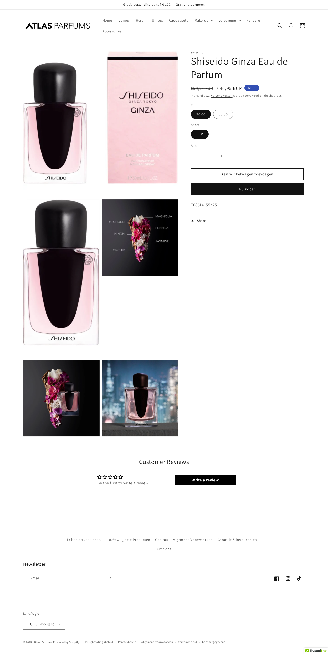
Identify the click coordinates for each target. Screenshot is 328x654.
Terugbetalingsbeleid (99, 642)
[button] (203, 20)
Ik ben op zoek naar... (84, 539)
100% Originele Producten (128, 539)
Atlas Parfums (43, 642)
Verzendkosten (222, 95)
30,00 (201, 114)
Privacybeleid (127, 642)
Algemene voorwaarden (157, 642)
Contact (161, 539)
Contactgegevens (213, 642)
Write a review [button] (205, 480)
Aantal (195, 146)
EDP (199, 134)
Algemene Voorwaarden (193, 539)
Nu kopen (247, 189)
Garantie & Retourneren (237, 539)
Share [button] (201, 220)
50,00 (223, 114)
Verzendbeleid (187, 642)
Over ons (164, 548)
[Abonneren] (109, 578)
